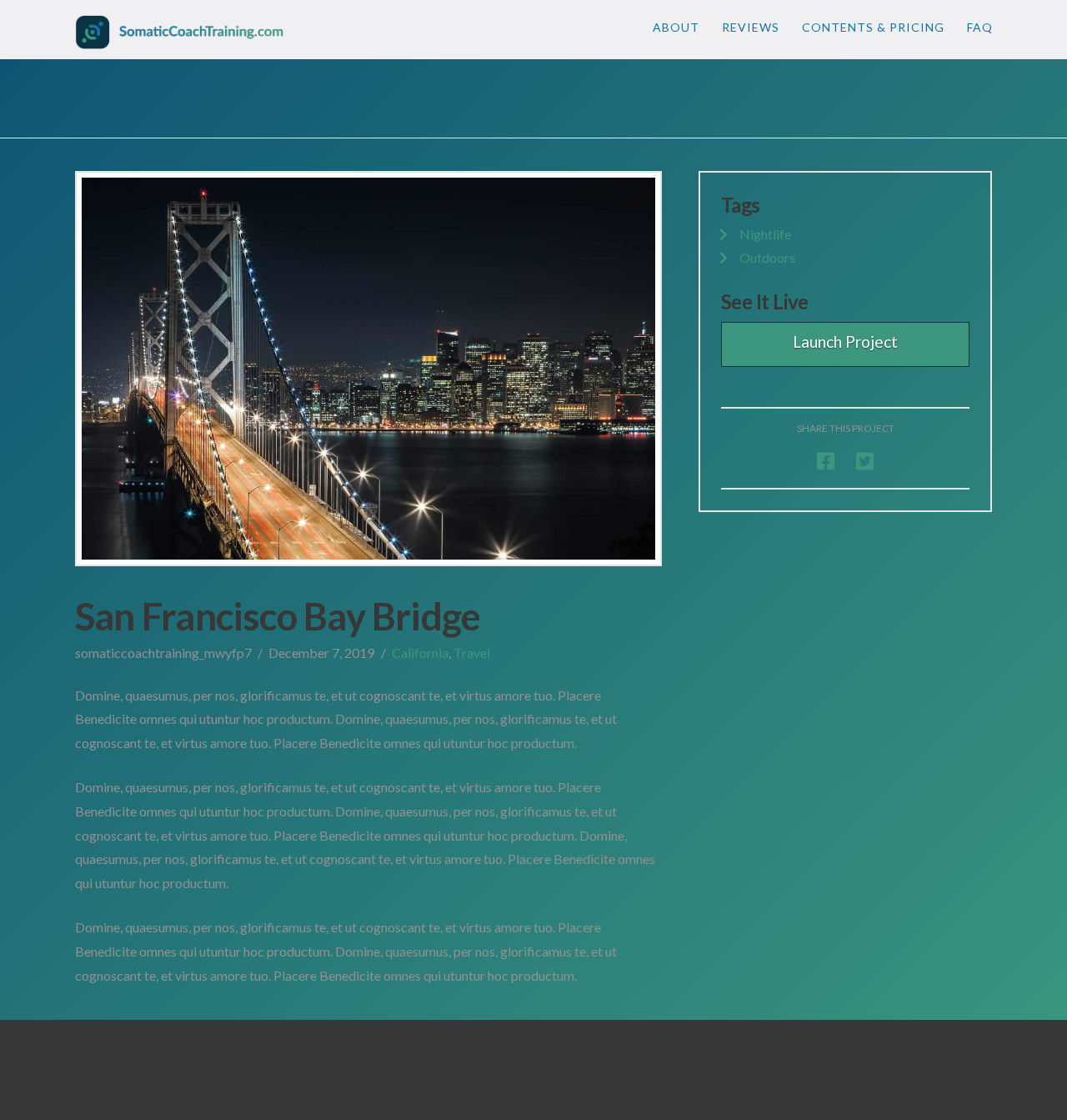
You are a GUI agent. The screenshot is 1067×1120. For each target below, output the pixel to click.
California (420, 652)
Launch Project (845, 341)
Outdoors (767, 257)
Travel (471, 652)
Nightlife (765, 234)
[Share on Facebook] (825, 461)
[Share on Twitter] (865, 461)
